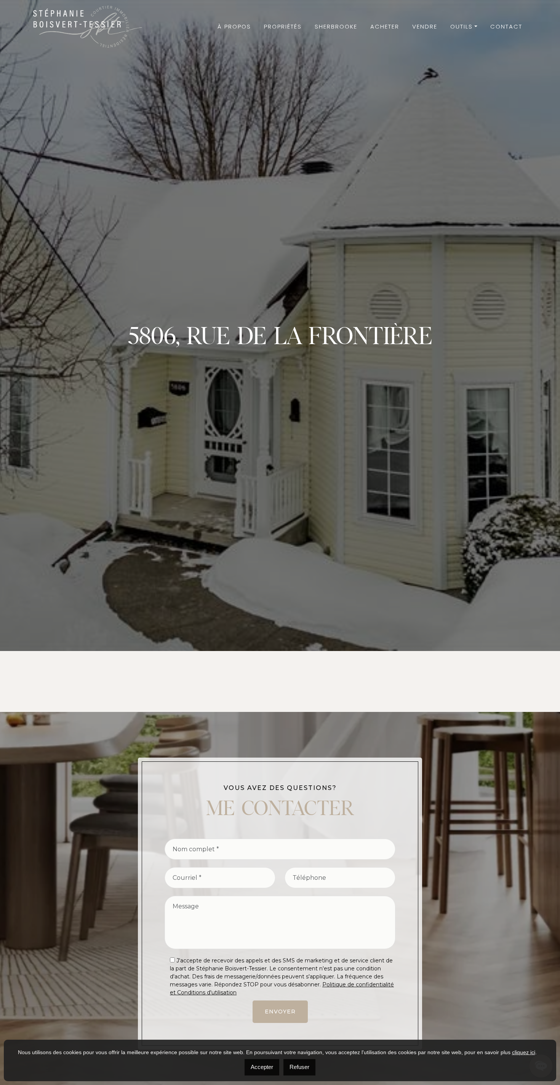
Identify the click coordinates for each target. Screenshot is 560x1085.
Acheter (384, 26)
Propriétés (283, 26)
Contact (506, 26)
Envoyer (280, 1011)
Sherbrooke (336, 26)
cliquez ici (523, 1052)
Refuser (299, 1067)
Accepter (262, 1067)
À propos (234, 26)
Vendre (424, 26)
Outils (461, 26)
